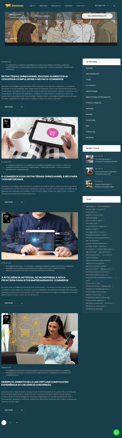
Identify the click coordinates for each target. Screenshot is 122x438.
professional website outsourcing (97, 297)
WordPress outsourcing (94, 303)
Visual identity (107, 255)
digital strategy (91, 252)
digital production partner (95, 263)
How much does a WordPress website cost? (99, 279)
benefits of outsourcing (94, 215)
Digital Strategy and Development (98, 97)
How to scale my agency (94, 221)
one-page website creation (95, 232)
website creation (92, 229)
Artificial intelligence (93, 103)
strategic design (91, 246)
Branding (89, 68)
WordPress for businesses (95, 306)
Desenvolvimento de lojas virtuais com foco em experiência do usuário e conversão (34, 383)
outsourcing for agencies (94, 300)
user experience (104, 252)
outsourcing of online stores (96, 292)
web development (92, 241)
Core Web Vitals (91, 223)
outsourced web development (96, 243)
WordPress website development (97, 238)
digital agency (91, 206)
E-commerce (90, 85)
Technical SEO (106, 286)
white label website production (97, 275)
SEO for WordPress (92, 286)
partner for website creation (96, 266)
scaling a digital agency (105, 249)
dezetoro (7, 62)
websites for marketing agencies (97, 289)
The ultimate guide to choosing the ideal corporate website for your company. (106, 161)
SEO (87, 126)
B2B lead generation (93, 255)
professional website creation (96, 235)
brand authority (91, 212)
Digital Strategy (91, 91)
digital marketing (91, 258)
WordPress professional (94, 309)
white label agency (104, 206)
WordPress (90, 137)
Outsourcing (90, 132)
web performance (92, 269)
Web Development (92, 74)
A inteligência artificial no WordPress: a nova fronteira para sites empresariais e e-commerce (34, 279)
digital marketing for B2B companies (98, 260)
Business (89, 114)
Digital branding (91, 218)
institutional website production (97, 272)
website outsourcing (93, 295)
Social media (90, 120)
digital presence (106, 269)
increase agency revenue (94, 209)
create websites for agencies (96, 226)
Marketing (89, 109)
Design (88, 80)
